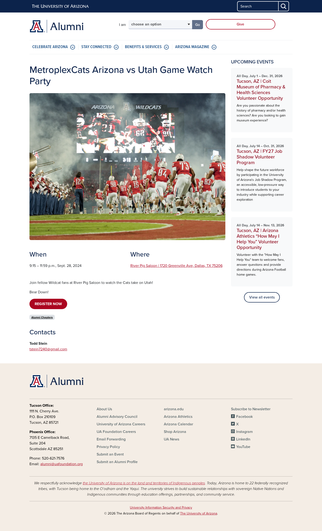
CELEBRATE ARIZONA (50, 47)
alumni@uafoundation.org (61, 464)
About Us (104, 409)
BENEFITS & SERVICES (143, 47)
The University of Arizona (198, 513)
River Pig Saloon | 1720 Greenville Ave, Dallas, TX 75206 (176, 265)
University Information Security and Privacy (161, 508)
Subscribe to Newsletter (250, 409)
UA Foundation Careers (116, 431)
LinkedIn (243, 439)
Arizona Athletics (178, 416)
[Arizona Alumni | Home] (71, 26)
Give (240, 24)
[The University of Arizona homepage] (61, 6)
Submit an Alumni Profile (117, 462)
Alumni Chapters (42, 317)
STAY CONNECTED (96, 47)
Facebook (244, 416)
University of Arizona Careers (121, 424)
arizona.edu (174, 409)
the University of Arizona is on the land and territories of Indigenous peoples (144, 483)
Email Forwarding (111, 439)
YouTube (243, 446)
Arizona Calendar (178, 424)
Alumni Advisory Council (117, 416)
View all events (262, 297)
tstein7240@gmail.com (48, 349)
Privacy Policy (108, 446)
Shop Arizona (175, 431)
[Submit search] (284, 6)
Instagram (244, 431)
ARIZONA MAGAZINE (192, 47)
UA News (171, 439)
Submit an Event (110, 454)
